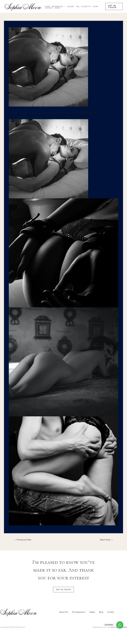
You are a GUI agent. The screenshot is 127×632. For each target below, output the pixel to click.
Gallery (92, 612)
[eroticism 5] (63, 252)
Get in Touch (63, 589)
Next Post (106, 539)
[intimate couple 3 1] (48, 158)
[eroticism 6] (63, 362)
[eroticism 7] (63, 471)
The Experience (78, 612)
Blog (101, 612)
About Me (63, 612)
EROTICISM (15, 117)
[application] (64, 6)
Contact (110, 612)
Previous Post (22, 539)
